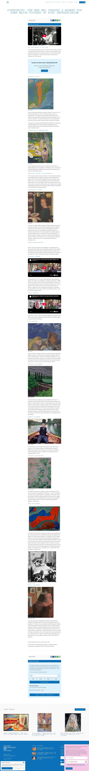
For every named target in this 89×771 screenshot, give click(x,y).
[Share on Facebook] (51, 20)
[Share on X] (53, 20)
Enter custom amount (44, 682)
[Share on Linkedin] (55, 20)
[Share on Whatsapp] (57, 20)
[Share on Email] (59, 20)
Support (81, 2)
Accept (7, 768)
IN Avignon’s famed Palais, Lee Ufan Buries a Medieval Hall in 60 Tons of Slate (43, 734)
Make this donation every (35, 690)
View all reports (80, 709)
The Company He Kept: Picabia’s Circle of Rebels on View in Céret (72, 734)
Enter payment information (44, 694)
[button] (23, 762)
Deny (19, 768)
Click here (44, 70)
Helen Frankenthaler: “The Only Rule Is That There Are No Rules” (16, 734)
